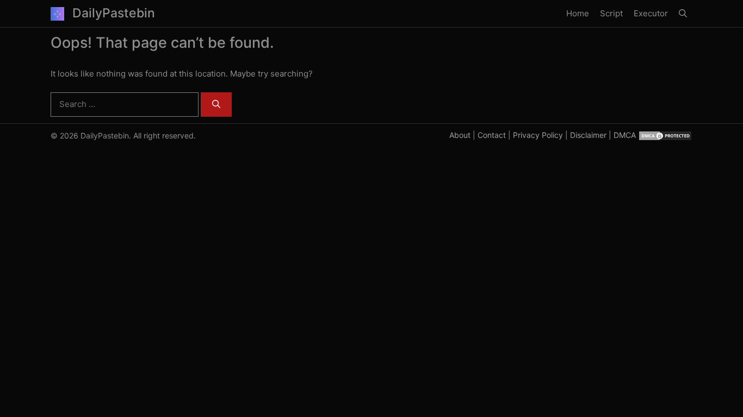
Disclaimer (588, 135)
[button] (682, 13)
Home (577, 13)
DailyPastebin (113, 13)
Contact (492, 135)
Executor (651, 13)
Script (611, 13)
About (459, 135)
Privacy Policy (538, 135)
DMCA (625, 135)
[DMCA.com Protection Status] (665, 135)
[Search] (216, 104)
